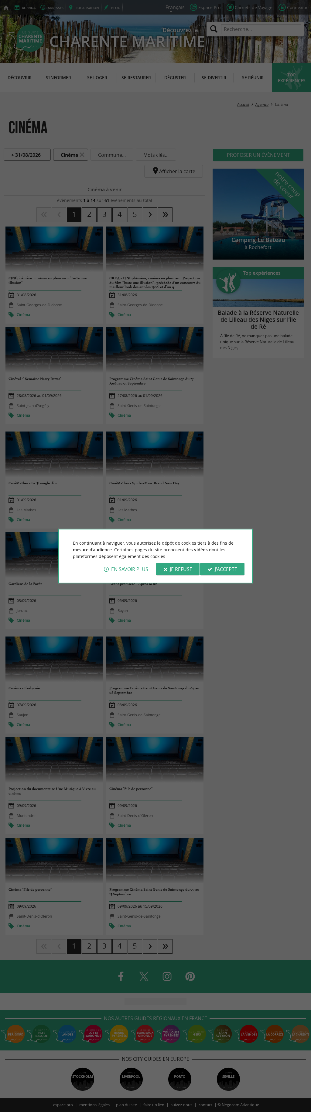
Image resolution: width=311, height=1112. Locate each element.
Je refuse (181, 569)
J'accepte (226, 569)
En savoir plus (129, 569)
